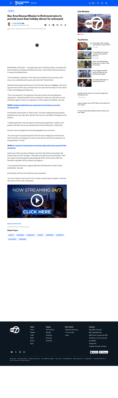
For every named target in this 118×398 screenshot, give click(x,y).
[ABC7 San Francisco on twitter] (16, 352)
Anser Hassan (17, 23)
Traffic (32, 335)
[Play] (94, 23)
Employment (92, 343)
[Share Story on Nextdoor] (57, 25)
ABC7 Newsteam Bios (95, 332)
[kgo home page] (14, 329)
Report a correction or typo (14, 223)
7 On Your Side (69, 332)
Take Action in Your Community (98, 338)
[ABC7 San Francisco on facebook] (11, 352)
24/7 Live (34, 3)
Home (32, 329)
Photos (32, 340)
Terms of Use (58, 358)
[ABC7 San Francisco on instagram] (20, 352)
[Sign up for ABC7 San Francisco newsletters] (24, 352)
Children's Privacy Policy (34, 358)
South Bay (49, 335)
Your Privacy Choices (22, 358)
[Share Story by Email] (61, 25)
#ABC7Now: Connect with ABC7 (98, 335)
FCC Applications (88, 358)
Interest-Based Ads (67, 358)
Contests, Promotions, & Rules (97, 346)
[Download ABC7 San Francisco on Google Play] (103, 352)
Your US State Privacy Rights (47, 358)
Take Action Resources (71, 329)
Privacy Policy (13, 358)
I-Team (67, 335)
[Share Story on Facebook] (45, 25)
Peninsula (49, 338)
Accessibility (92, 340)
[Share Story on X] (49, 25)
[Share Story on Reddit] (53, 25)
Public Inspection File (78, 358)
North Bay (49, 340)
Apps (31, 343)
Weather (32, 332)
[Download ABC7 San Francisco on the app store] (94, 352)
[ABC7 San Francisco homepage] (21, 3)
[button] (11, 3)
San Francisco (50, 329)
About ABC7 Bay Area (95, 329)
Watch (32, 338)
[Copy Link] (65, 25)
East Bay (48, 332)
